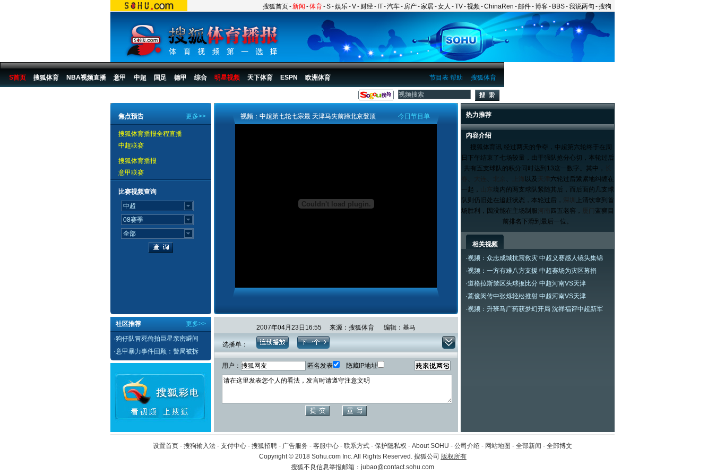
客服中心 (326, 446)
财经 (366, 6)
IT (380, 6)
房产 (410, 6)
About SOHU (430, 446)
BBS (558, 6)
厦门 (588, 210)
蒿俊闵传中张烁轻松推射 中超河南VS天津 (527, 296)
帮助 (456, 77)
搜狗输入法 (199, 446)
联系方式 (356, 446)
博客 (541, 6)
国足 (160, 77)
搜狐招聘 (264, 446)
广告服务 (295, 446)
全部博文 (559, 446)
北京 (499, 179)
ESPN (289, 77)
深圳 (569, 200)
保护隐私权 (391, 446)
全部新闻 (528, 446)
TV (459, 6)
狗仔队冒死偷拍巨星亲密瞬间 (157, 338)
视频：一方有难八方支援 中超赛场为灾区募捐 (532, 270)
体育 (315, 6)
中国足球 (85, 97)
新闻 (298, 6)
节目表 (438, 77)
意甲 (120, 77)
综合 (200, 77)
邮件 (524, 6)
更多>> (196, 116)
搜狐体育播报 (27, 97)
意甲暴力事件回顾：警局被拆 (157, 351)
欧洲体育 (318, 77)
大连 (480, 179)
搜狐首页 (275, 6)
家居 (427, 6)
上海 (518, 179)
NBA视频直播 (86, 77)
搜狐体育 (483, 77)
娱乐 (341, 6)
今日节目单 (414, 116)
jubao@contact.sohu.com (397, 467)
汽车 (393, 6)
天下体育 (260, 77)
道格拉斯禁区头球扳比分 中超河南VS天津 (527, 283)
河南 (544, 210)
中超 (140, 77)
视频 (473, 6)
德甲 (180, 77)
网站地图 (498, 446)
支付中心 (233, 446)
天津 (544, 179)
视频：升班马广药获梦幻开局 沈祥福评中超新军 (535, 309)
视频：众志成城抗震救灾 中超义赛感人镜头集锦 (535, 258)
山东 (486, 189)
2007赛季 (138, 97)
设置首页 (165, 446)
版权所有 (454, 456)
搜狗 (605, 6)
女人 (444, 6)
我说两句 (581, 6)
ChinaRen (499, 6)
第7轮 (167, 97)
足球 (59, 97)
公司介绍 (467, 446)
